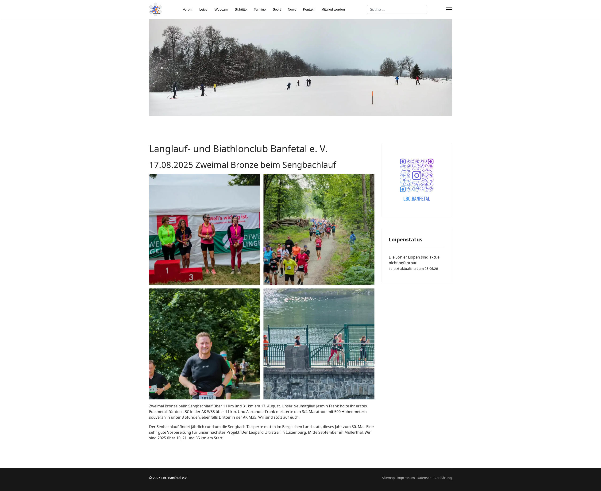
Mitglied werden (333, 9)
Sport (277, 9)
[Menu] (449, 9)
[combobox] (397, 9)
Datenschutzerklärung (434, 478)
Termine (260, 9)
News (292, 9)
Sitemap (388, 478)
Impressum (406, 478)
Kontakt (308, 9)
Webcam (221, 9)
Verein (187, 9)
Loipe (203, 9)
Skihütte (241, 9)
